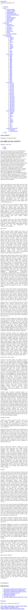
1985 (11, 55)
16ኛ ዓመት (12, 104)
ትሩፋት (16, 607)
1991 (11, 63)
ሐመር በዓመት (10, 82)
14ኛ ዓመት (12, 101)
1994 (11, 67)
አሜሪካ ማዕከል (23, 606)
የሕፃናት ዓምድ (10, 31)
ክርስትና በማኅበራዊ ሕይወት (13, 14)
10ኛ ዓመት (12, 96)
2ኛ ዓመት (12, 85)
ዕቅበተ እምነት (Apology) (9, 594)
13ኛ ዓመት (12, 100)
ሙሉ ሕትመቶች (7, 35)
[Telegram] (13, 608)
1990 (11, 62)
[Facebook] (5, 608)
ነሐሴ (11, 52)
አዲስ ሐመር (12, 129)
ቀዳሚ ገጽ (6, 6)
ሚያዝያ (11, 47)
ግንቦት (11, 48)
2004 (11, 81)
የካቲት (11, 44)
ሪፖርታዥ (9, 27)
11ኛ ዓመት (12, 97)
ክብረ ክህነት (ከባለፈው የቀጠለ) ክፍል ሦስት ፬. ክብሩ (15, 597)
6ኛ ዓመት (12, 90)
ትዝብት (8, 32)
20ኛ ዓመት (12, 109)
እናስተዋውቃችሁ (10, 12)
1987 (11, 58)
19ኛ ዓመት (12, 108)
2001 (11, 77)
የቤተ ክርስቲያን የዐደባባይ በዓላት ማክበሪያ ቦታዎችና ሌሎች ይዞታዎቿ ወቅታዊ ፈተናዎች (15, 592)
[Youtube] (20, 608)
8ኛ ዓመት (12, 93)
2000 (11, 75)
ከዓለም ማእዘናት (10, 19)
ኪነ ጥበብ (9, 16)
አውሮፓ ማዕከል (4, 607)
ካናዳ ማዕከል (11, 607)
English (17, 606)
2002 (11, 78)
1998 (11, 73)
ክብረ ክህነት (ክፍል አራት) (9, 595)
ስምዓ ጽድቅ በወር (10, 110)
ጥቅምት (11, 39)
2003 (11, 79)
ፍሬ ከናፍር (9, 29)
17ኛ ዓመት (12, 105)
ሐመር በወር (9, 36)
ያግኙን (5, 132)
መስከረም (12, 37)
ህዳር (11, 40)
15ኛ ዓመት (12, 102)
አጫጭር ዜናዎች (10, 25)
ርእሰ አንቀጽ (9, 24)
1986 (11, 56)
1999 (11, 74)
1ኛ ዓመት (12, 83)
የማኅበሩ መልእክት (11, 9)
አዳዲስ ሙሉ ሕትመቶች (12, 128)
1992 (11, 64)
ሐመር (5, 8)
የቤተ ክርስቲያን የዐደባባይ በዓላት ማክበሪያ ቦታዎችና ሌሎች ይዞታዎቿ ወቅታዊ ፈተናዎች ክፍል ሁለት (15, 589)
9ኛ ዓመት (12, 94)
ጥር (10, 43)
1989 (11, 60)
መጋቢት (11, 46)
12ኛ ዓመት (12, 98)
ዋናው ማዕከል (4, 606)
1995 (11, 69)
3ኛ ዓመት (12, 86)
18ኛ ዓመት (12, 106)
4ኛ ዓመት (12, 87)
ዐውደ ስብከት (10, 20)
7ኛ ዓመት (12, 91)
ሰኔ (10, 50)
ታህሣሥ (11, 41)
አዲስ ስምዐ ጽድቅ (14, 131)
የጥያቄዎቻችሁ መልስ (11, 13)
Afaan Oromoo (11, 606)
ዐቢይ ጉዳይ (9, 21)
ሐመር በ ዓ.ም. (10, 54)
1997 (11, 71)
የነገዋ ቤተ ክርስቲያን (11, 17)
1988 (11, 59)
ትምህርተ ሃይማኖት (11, 10)
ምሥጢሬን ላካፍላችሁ (12, 33)
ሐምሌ (11, 51)
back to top (3, 601)
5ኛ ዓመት (12, 89)
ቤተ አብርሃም (10, 28)
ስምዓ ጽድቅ (6, 23)
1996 (11, 70)
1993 (11, 66)
